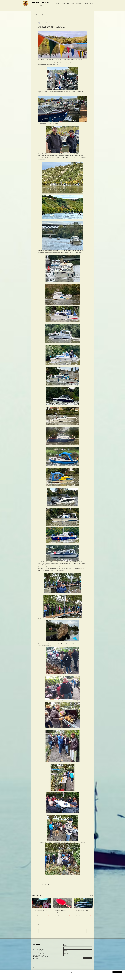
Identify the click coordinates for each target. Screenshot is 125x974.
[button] (91, 14)
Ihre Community (50, 14)
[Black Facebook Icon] (33, 968)
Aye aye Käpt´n (117, 972)
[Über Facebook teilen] (39, 884)
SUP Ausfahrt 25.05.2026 (82, 910)
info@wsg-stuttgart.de (41, 958)
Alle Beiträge (35, 14)
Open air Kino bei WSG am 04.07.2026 (41, 911)
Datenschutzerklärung (67, 972)
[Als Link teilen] (48, 884)
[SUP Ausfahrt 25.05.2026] (83, 903)
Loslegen (42, 14)
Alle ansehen (90, 895)
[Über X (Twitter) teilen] (42, 884)
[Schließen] (123, 972)
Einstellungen (108, 972)
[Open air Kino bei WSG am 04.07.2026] (41, 903)
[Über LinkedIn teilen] (45, 884)
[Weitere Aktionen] (86, 23)
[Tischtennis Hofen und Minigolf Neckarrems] (62, 903)
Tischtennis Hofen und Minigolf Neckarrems (60, 911)
